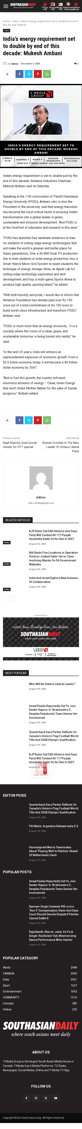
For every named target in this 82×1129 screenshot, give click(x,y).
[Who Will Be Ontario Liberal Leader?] (14, 689)
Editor (14, 63)
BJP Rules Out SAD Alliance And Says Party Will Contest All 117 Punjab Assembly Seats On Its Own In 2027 (53, 535)
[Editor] (5, 64)
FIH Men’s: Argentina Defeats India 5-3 (53, 826)
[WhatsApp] (47, 74)
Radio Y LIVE (60, 8)
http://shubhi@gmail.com (41, 503)
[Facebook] (19, 74)
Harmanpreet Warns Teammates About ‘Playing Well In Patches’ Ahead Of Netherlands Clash (53, 851)
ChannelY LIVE (53, 8)
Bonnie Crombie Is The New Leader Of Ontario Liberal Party (61, 447)
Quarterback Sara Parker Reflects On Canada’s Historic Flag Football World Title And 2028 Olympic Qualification (53, 735)
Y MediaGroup (76, 8)
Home (6, 21)
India (15, 21)
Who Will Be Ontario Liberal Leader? (52, 684)
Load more (39, 775)
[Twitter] (29, 74)
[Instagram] (36, 1098)
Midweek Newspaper (68, 8)
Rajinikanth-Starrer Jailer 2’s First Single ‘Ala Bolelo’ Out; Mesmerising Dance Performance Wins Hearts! (52, 935)
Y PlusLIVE (45, 8)
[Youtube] (56, 1098)
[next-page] (11, 597)
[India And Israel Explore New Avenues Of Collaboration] (14, 583)
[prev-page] (5, 597)
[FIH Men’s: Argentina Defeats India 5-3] (14, 831)
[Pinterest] (38, 74)
